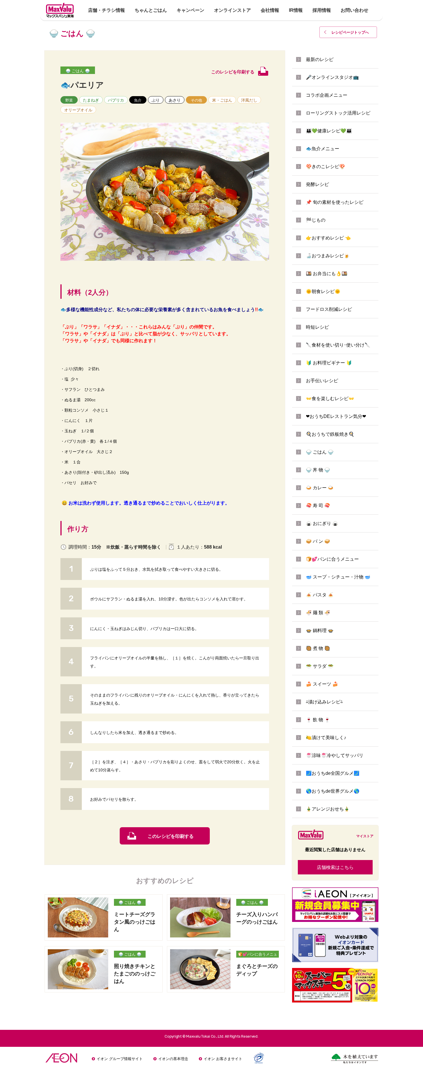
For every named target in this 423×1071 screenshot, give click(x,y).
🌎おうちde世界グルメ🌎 (332, 791)
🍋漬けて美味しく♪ (326, 737)
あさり (175, 100)
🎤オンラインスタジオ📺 (332, 77)
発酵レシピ (317, 184)
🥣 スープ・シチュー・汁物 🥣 (338, 577)
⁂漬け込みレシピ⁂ (324, 701)
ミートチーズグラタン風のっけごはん (134, 922)
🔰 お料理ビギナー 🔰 (329, 362)
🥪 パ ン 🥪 (318, 541)
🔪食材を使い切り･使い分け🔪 (338, 345)
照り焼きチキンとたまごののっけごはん (134, 973)
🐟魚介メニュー (322, 148)
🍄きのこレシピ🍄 (325, 166)
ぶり (156, 100)
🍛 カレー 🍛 (320, 487)
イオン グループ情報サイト (120, 1059)
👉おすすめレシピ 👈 (328, 237)
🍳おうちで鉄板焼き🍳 (330, 434)
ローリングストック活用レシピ (338, 113)
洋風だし (249, 100)
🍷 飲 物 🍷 (318, 719)
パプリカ (116, 100)
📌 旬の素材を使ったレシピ (334, 202)
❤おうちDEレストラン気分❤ (336, 416)
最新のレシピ (320, 59)
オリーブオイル (78, 110)
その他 (196, 100)
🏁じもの (315, 220)
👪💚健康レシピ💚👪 (329, 130)
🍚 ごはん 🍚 (78, 71)
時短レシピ (317, 327)
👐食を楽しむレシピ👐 (330, 398)
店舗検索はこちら (335, 867)
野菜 (69, 100)
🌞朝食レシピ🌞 (323, 291)
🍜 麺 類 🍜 (318, 612)
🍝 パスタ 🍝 (320, 594)
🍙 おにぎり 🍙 (322, 523)
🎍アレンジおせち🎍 (328, 808)
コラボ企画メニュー (326, 95)
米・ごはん (222, 100)
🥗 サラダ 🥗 (320, 666)
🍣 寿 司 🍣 (318, 505)
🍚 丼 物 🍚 (318, 469)
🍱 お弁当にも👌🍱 (326, 273)
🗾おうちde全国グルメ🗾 (332, 773)
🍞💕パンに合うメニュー (257, 955)
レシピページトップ (350, 32)
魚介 (138, 100)
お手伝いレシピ (322, 380)
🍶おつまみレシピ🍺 (328, 255)
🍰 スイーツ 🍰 (322, 684)
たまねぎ (91, 100)
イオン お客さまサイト (223, 1059)
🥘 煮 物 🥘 (318, 648)
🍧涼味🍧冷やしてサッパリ (334, 755)
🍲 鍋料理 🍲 (320, 630)
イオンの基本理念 (173, 1059)
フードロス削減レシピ (329, 309)
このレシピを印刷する (171, 836)
